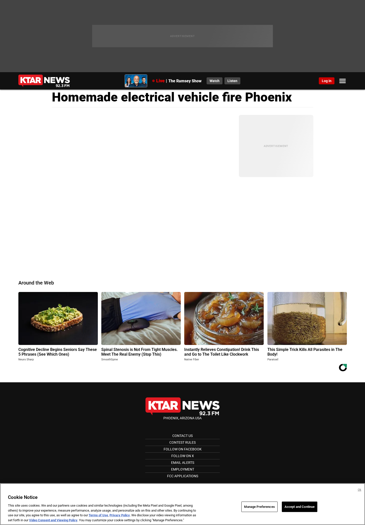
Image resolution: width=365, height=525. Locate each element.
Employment (182, 469)
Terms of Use (98, 515)
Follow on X (182, 456)
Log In (326, 81)
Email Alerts (182, 463)
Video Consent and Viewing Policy (53, 520)
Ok (359, 489)
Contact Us (182, 436)
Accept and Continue (300, 507)
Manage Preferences (259, 507)
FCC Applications (182, 476)
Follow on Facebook (183, 449)
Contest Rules (182, 442)
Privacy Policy (120, 515)
